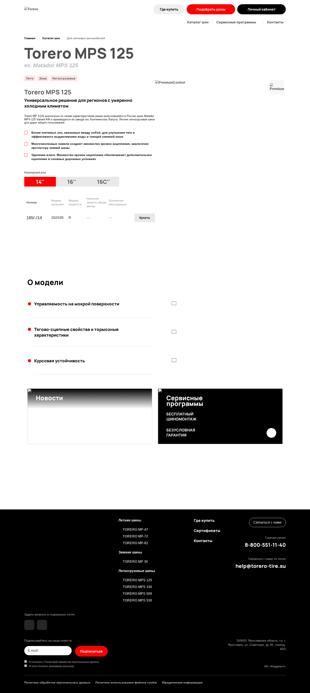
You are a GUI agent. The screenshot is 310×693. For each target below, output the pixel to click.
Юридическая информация (182, 682)
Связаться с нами (267, 522)
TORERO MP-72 (135, 536)
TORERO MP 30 (135, 561)
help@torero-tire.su (261, 566)
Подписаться (91, 651)
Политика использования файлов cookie (126, 682)
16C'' (103, 181)
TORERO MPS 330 (137, 587)
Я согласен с (63, 662)
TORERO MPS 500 (137, 593)
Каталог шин (198, 22)
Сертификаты (207, 530)
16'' (71, 181)
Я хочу (50, 666)
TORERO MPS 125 (137, 580)
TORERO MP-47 (135, 529)
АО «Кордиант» (275, 666)
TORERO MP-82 (135, 543)
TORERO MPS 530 (137, 600)
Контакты (275, 22)
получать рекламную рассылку (55, 666)
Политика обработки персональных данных (57, 682)
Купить (144, 218)
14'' (40, 181)
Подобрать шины (211, 9)
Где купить (169, 9)
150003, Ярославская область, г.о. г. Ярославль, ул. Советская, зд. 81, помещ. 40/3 (257, 645)
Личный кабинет (262, 9)
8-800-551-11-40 (265, 544)
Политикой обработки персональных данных (72, 662)
